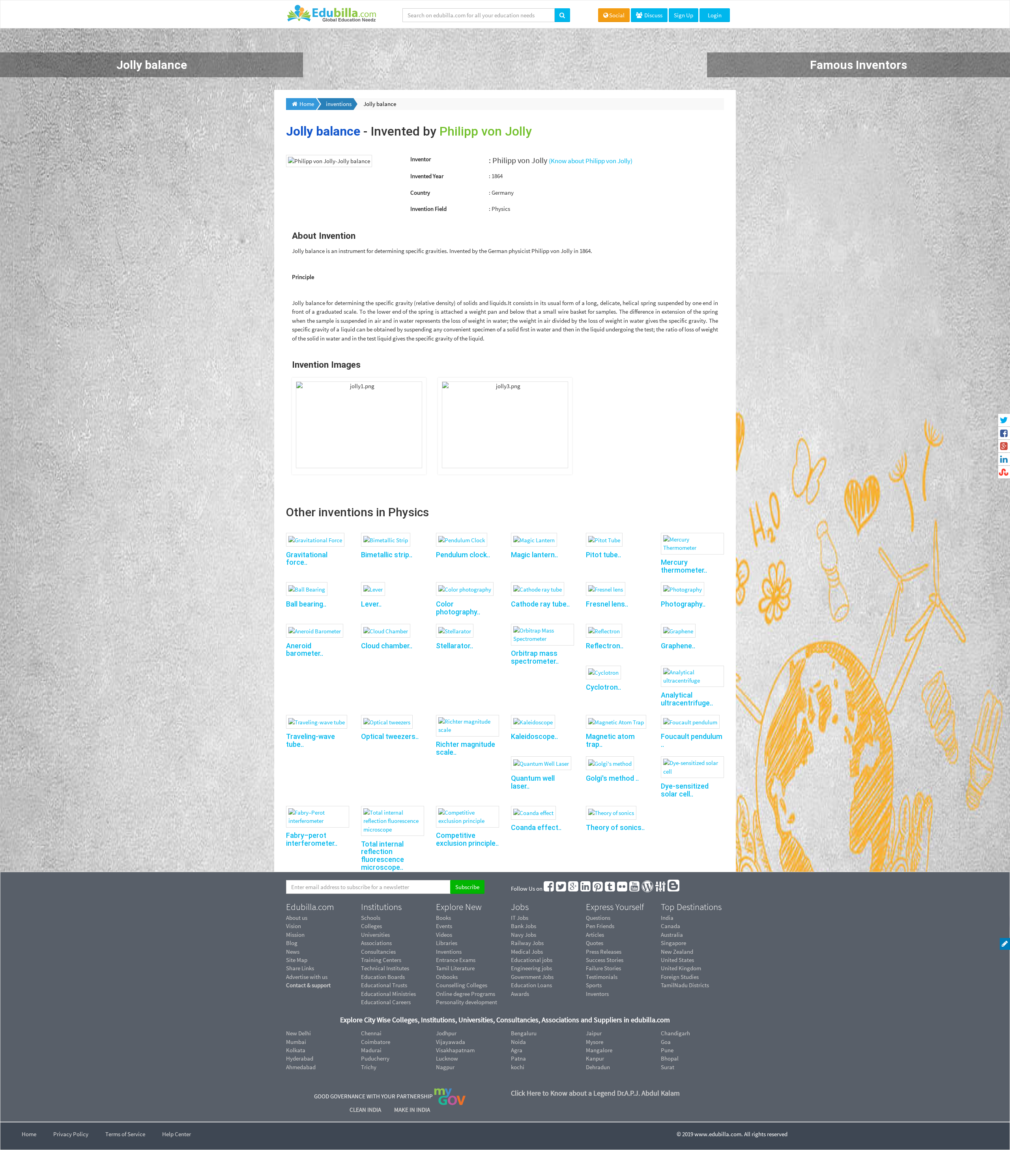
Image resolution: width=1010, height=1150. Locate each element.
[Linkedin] (585, 888)
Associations (376, 943)
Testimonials (601, 977)
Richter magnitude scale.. (465, 748)
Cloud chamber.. (386, 646)
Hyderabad (299, 1058)
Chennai (371, 1033)
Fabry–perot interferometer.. (311, 839)
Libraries (446, 943)
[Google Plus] (573, 888)
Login (715, 15)
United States (677, 960)
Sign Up (683, 15)
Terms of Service (125, 1134)
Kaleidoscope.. (534, 736)
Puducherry (375, 1058)
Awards (520, 993)
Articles (595, 934)
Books (443, 917)
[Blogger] (674, 888)
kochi (517, 1067)
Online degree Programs (465, 993)
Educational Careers (386, 1002)
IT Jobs (519, 917)
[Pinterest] (598, 888)
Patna (518, 1058)
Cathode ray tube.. (540, 604)
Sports (594, 985)
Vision (293, 926)
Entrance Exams (455, 960)
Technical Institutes (385, 968)
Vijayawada (450, 1042)
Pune (667, 1050)
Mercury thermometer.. (684, 566)
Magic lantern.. (534, 555)
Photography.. (683, 604)
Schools (370, 917)
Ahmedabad (301, 1067)
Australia (672, 934)
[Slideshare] (660, 888)
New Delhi (298, 1033)
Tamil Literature (455, 968)
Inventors (597, 993)
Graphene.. (678, 646)
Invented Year (426, 176)
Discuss (652, 15)
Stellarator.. (454, 646)
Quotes (594, 943)
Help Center (176, 1134)
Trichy (368, 1067)
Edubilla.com (310, 906)
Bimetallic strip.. (386, 555)
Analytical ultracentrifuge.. (687, 699)
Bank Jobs (523, 926)
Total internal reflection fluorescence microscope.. (382, 855)
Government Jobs (532, 977)
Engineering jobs (531, 968)
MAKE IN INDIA (412, 1109)
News (292, 951)
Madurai (371, 1050)
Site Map (296, 960)
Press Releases (603, 951)
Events (444, 926)
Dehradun (598, 1067)
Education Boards (383, 977)
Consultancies (378, 951)
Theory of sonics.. (615, 827)
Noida (518, 1042)
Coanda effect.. (536, 827)
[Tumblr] (610, 888)
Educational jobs (531, 960)
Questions (598, 917)
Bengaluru (524, 1033)
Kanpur (595, 1058)
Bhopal (670, 1058)
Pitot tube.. (603, 555)
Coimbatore (375, 1042)
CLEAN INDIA (366, 1109)
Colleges (371, 926)
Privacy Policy (70, 1134)
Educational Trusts (384, 985)
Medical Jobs (527, 951)
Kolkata (295, 1050)
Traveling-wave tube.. (310, 740)
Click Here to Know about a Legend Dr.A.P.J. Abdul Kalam (595, 1093)
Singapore (673, 943)
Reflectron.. (604, 646)
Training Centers (381, 960)
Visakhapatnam (455, 1050)
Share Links (300, 968)
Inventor (420, 159)
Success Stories (604, 960)
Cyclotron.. (603, 687)
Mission (295, 934)
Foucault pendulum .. (691, 740)
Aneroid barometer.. (304, 650)
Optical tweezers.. (390, 736)
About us (296, 917)
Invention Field (428, 208)
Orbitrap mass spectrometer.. (535, 657)
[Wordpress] (648, 888)
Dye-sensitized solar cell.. (685, 790)
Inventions (449, 951)
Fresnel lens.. (607, 604)
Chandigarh (675, 1033)
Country (420, 192)
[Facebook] (549, 888)
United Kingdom (681, 968)
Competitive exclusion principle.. (467, 839)
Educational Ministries (388, 993)
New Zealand (677, 951)
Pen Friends (600, 926)
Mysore (594, 1042)
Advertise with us (306, 977)
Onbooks (447, 977)
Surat (667, 1067)
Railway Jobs (527, 943)
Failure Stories (603, 968)
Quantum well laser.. (533, 782)
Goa (666, 1042)
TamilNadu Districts (685, 985)
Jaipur (594, 1033)
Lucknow (447, 1058)
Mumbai (296, 1042)
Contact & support (308, 985)
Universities (375, 934)
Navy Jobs (523, 934)
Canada (670, 926)
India (667, 917)
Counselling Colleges (461, 985)
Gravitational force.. (306, 559)
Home (29, 1134)
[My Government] (450, 1096)
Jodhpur (446, 1033)
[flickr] (622, 888)
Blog (291, 943)
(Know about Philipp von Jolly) (590, 160)
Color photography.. (458, 608)
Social (617, 15)
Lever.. (371, 604)
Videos (444, 934)
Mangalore (599, 1050)
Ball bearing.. (306, 604)
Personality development (466, 1002)
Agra (516, 1050)
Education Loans (531, 985)
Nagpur (445, 1067)
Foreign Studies (680, 977)
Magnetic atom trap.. (610, 740)
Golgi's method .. (612, 778)
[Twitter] (561, 888)
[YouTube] (634, 888)
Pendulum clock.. (463, 555)
